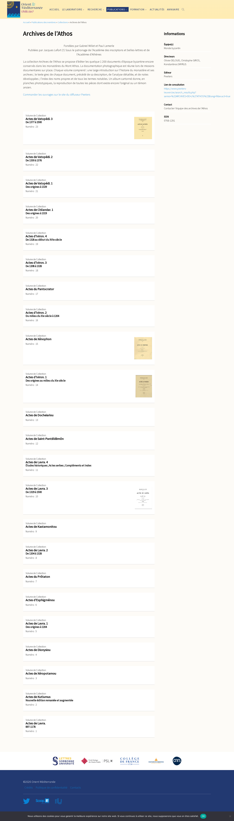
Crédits (29, 787)
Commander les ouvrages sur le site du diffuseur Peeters (56, 94)
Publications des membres (44, 22)
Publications (116, 9)
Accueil (54, 9)
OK (203, 816)
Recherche (95, 9)
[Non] (230, 816)
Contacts (75, 787)
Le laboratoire (72, 9)
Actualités (157, 9)
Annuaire (173, 9)
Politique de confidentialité (51, 787)
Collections (63, 22)
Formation (137, 9)
